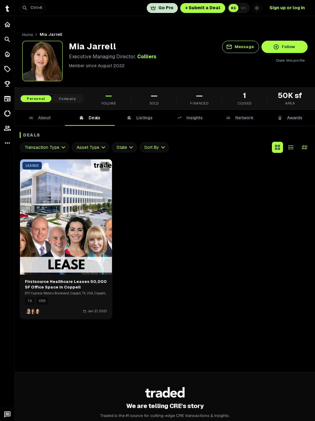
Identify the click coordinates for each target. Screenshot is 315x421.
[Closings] (7, 54)
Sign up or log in (287, 7)
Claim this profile (290, 60)
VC (243, 8)
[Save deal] (105, 166)
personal (36, 98)
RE (233, 8)
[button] (7, 69)
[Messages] (7, 414)
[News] (7, 98)
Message (244, 46)
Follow (288, 46)
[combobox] (44, 147)
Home (27, 34)
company (67, 98)
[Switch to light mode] (257, 8)
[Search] (7, 39)
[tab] (40, 118)
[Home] (7, 24)
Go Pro (165, 7)
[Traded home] (165, 392)
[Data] (7, 113)
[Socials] (7, 128)
